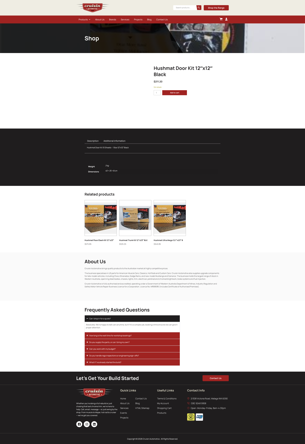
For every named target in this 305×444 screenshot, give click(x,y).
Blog (149, 19)
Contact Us (162, 19)
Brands (112, 19)
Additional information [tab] (114, 140)
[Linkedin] (94, 424)
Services (125, 19)
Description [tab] (93, 140)
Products (83, 19)
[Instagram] (87, 424)
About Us (99, 19)
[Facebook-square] (79, 424)
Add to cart (174, 92)
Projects (138, 19)
